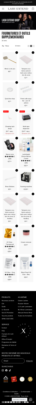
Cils (3, 303)
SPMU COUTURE (7, 319)
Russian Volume (23, 303)
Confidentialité (25, 391)
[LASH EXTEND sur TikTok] (10, 370)
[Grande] (28, 46)
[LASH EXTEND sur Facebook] (6, 370)
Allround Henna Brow (25, 312)
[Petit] (31, 46)
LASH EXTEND (15, 396)
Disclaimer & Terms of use (9, 346)
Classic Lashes (23, 300)
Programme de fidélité (9, 342)
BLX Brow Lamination (25, 309)
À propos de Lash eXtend (7, 335)
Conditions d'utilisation (10, 391)
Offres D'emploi (7, 339)
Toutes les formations (25, 316)
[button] (9, 156)
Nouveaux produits (8, 300)
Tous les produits (7, 316)
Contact (4, 328)
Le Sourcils (5, 309)
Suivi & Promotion (8, 312)
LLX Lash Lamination (25, 306)
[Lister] (33, 46)
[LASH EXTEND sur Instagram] (3, 370)
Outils (4, 306)
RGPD (16, 394)
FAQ (3, 331)
